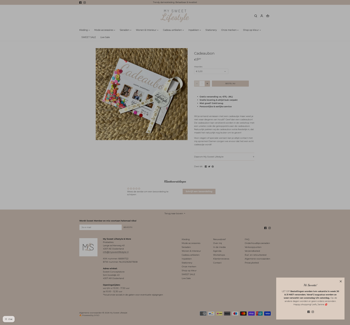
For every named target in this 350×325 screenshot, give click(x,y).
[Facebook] (308, 311)
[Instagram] (313, 311)
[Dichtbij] (341, 281)
